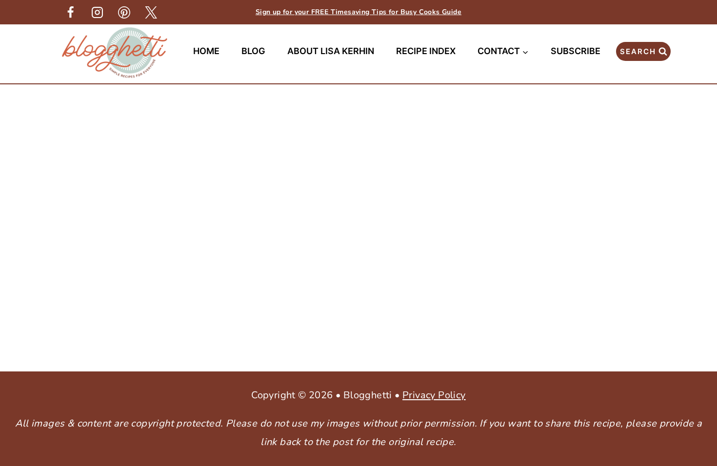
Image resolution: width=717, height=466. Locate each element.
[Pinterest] (124, 12)
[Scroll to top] (692, 305)
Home (206, 51)
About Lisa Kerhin (330, 51)
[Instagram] (97, 12)
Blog (253, 51)
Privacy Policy (434, 395)
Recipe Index (426, 51)
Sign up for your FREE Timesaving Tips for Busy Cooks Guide (358, 12)
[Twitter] (151, 12)
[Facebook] (70, 12)
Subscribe (575, 51)
